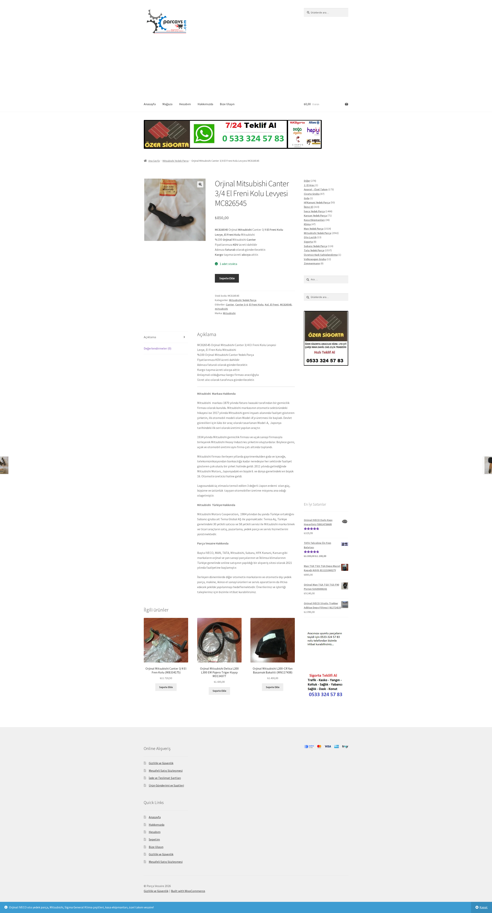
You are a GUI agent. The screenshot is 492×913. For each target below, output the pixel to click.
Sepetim (154, 839)
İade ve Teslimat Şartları (165, 778)
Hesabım (185, 104)
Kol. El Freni (272, 304)
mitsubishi (221, 308)
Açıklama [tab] (150, 337)
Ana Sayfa (154, 160)
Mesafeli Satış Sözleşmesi (166, 770)
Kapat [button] (484, 907)
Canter (230, 304)
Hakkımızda (205, 104)
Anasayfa (150, 104)
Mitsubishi (229, 313)
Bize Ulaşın (227, 104)
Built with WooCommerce (188, 891)
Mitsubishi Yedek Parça (176, 160)
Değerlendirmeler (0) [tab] (157, 348)
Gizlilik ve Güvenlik (161, 763)
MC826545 (286, 304)
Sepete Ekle (227, 278)
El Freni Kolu (256, 304)
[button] (200, 184)
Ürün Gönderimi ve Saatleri (166, 785)
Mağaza (167, 104)
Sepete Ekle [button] (166, 687)
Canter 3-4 (241, 304)
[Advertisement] (246, 68)
